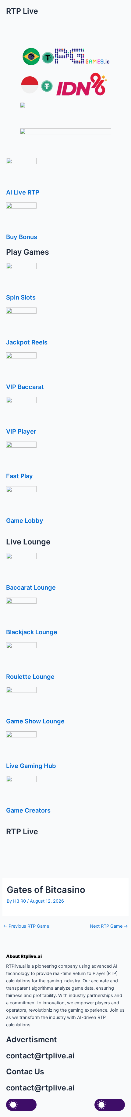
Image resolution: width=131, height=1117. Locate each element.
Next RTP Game (109, 926)
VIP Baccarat (25, 387)
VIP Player (21, 431)
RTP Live (22, 11)
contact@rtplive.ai (40, 1055)
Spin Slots (21, 297)
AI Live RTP (22, 192)
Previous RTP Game (26, 926)
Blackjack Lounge (31, 632)
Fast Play (19, 476)
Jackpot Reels (27, 342)
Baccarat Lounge (31, 587)
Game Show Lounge (35, 721)
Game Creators (28, 810)
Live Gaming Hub (31, 766)
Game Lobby (24, 520)
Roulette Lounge (30, 676)
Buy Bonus (21, 237)
